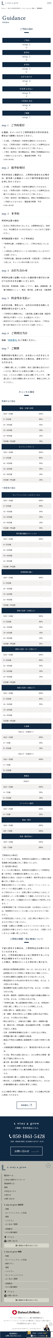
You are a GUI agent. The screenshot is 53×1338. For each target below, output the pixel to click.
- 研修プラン (9, 1263)
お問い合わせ (9, 1198)
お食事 (26, 726)
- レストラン (9, 1220)
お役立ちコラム (10, 1191)
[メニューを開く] (49, 3)
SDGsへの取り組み (43, 1320)
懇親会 (26, 776)
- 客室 (6, 1216)
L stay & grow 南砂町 (13, 1204)
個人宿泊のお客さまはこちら (26, 1245)
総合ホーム (8, 1175)
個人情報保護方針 (36, 1318)
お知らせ (7, 1195)
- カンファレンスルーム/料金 (15, 1213)
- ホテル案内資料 (10, 1232)
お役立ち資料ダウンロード (14, 1179)
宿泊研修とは (9, 1183)
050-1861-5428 (29, 1136)
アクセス (10, 1237)
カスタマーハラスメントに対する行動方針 (18, 1320)
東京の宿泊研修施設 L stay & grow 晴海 (21, 8)
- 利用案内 (8, 1229)
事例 (6, 1187)
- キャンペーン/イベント (13, 1275)
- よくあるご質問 (10, 1224)
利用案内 (12, 340)
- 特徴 (6, 1209)
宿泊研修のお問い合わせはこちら (13, 1334)
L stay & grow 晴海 (13, 1251)
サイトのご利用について (19, 1318)
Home (3, 8)
